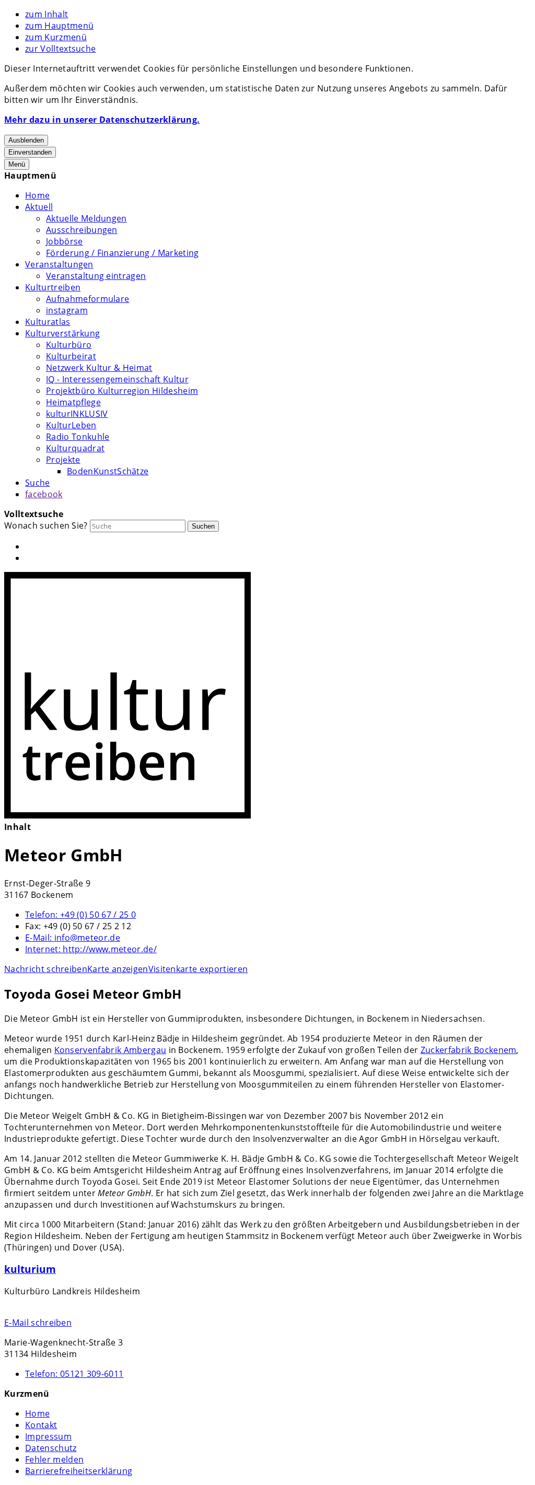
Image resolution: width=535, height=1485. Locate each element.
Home (37, 195)
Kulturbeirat (71, 356)
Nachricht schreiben (45, 969)
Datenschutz (51, 1448)
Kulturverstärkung (62, 333)
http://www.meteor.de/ (91, 949)
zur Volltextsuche (60, 48)
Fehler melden (54, 1459)
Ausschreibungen (82, 230)
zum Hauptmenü (59, 25)
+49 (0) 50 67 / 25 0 (80, 914)
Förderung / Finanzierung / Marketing (122, 253)
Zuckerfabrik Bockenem (469, 1050)
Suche (37, 482)
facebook (44, 494)
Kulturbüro (68, 344)
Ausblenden (26, 140)
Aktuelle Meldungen (86, 218)
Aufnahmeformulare (87, 299)
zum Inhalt (46, 14)
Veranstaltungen (59, 264)
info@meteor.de (72, 937)
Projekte (63, 459)
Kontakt (41, 1425)
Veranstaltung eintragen (96, 276)
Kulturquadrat (75, 448)
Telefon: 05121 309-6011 (74, 1373)
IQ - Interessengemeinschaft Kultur (117, 379)
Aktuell (39, 207)
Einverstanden (30, 152)
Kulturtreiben (52, 287)
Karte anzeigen (117, 969)
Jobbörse (64, 241)
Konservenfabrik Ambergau (110, 1050)
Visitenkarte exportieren (198, 969)
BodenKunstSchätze (107, 471)
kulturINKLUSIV (77, 413)
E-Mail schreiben (38, 1322)
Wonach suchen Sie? (46, 525)
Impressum (48, 1436)
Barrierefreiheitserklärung (78, 1471)
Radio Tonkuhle (77, 436)
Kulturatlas (48, 322)
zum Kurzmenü (56, 37)
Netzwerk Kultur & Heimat (99, 367)
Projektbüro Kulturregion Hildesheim (122, 390)
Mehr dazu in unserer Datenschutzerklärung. (102, 119)
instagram (67, 310)
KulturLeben (71, 425)
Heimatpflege (73, 402)
